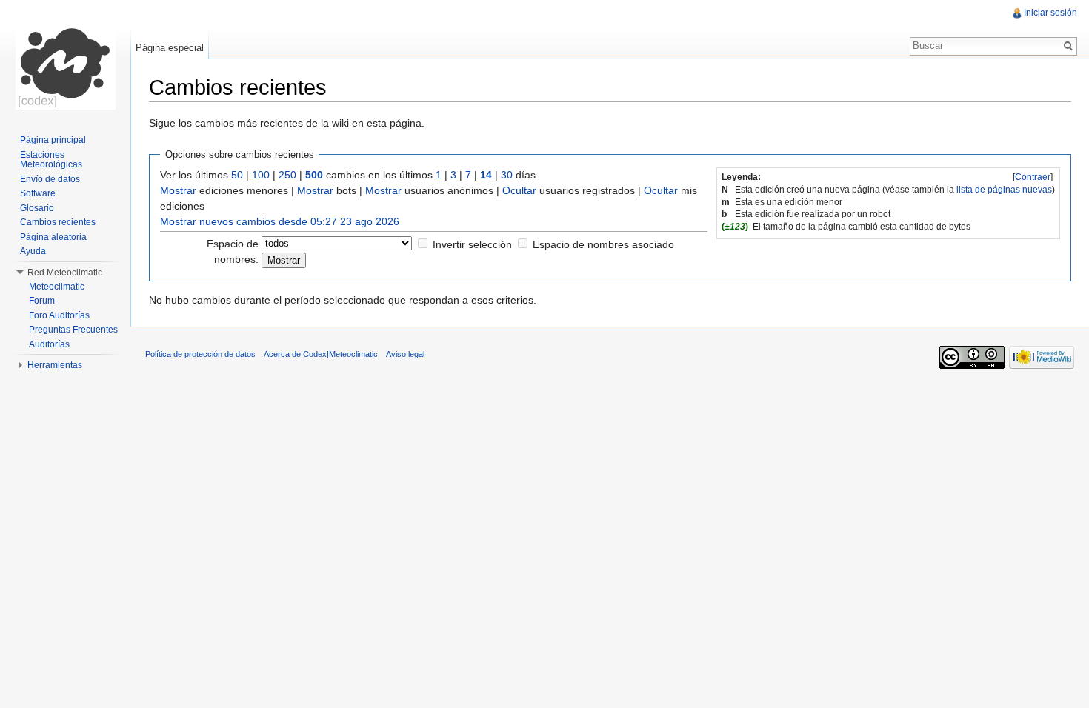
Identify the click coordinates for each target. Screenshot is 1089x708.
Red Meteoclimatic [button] (64, 272)
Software (38, 193)
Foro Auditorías (59, 315)
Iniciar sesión (1050, 12)
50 (237, 175)
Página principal (53, 140)
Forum (42, 300)
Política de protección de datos (200, 354)
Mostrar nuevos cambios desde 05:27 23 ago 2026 (279, 221)
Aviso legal (405, 354)
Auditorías (49, 344)
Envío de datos (50, 179)
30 (507, 175)
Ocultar (519, 190)
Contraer (1032, 177)
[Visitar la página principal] (65, 59)
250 (287, 175)
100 (261, 175)
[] (1032, 177)
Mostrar (178, 190)
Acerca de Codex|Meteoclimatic (321, 354)
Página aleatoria (53, 237)
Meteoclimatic (56, 286)
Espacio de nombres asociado (603, 244)
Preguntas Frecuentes (73, 329)
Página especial (170, 47)
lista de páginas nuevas (1004, 189)
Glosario (37, 208)
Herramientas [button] (54, 365)
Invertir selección (472, 244)
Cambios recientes (58, 222)
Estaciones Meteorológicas (51, 160)
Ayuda (33, 251)
